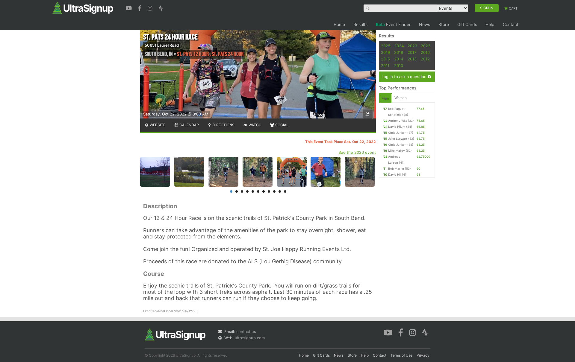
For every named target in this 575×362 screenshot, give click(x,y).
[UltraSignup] (82, 7)
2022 (425, 45)
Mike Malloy (396, 150)
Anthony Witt (397, 120)
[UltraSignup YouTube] (129, 7)
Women (400, 97)
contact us (246, 331)
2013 (412, 59)
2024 (399, 45)
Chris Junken (397, 132)
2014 (398, 59)
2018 (398, 52)
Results (360, 24)
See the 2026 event (357, 152)
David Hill (394, 174)
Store (443, 24)
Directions (223, 125)
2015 (385, 59)
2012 (425, 59)
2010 (398, 65)
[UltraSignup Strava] (160, 7)
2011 (385, 65)
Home (339, 24)
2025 (386, 45)
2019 (385, 52)
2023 (412, 45)
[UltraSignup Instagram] (150, 7)
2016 (425, 52)
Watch (254, 125)
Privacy (423, 355)
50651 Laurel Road (162, 45)
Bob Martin (396, 168)
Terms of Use (401, 355)
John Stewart (397, 138)
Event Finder (393, 24)
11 (285, 191)
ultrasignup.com (250, 337)
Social (281, 125)
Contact (510, 24)
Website (157, 125)
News (424, 24)
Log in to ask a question (405, 76)
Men (385, 98)
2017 (412, 52)
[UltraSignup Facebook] (140, 7)
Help (489, 24)
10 (280, 191)
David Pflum (396, 126)
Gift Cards (467, 24)
